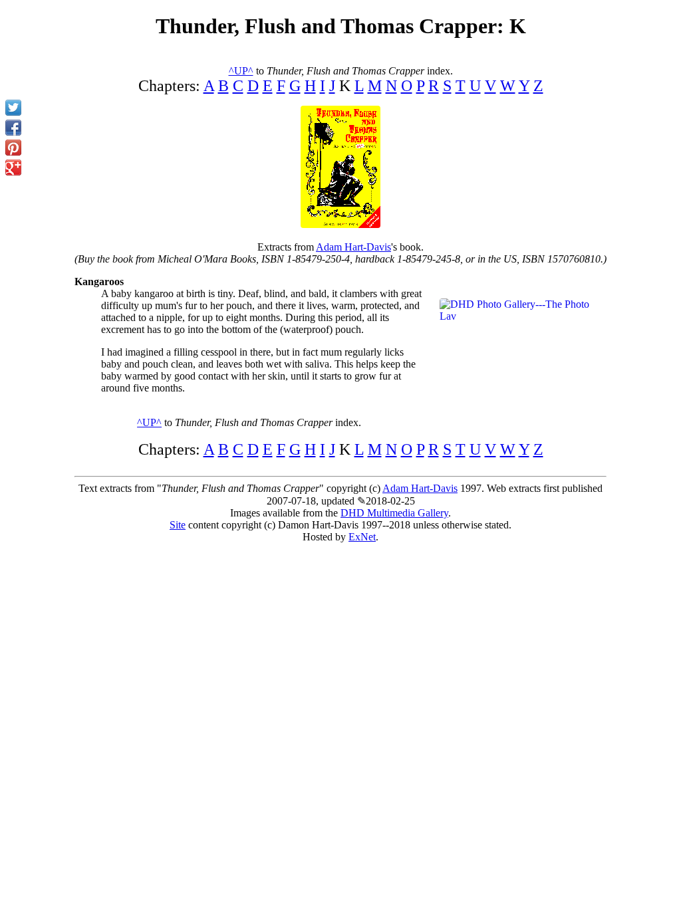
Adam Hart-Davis (353, 247)
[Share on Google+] (13, 167)
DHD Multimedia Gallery (394, 512)
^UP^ (241, 70)
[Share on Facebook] (13, 128)
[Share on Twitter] (13, 108)
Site (178, 524)
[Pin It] (13, 148)
